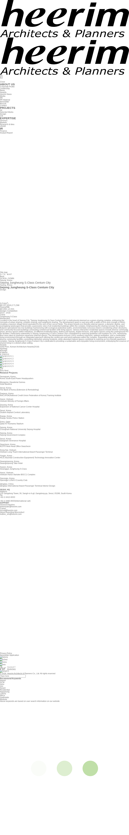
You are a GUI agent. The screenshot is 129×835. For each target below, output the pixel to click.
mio (1, 686)
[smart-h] (4, 671)
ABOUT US (7, 84)
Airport (3, 680)
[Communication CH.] (64, 270)
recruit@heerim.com (8, 510)
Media (2, 96)
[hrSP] (8, 668)
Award (3, 688)
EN (1, 76)
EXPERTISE (8, 118)
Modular (3, 699)
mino (2, 684)
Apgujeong (4, 692)
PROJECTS (7, 107)
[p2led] (3, 660)
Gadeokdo (4, 697)
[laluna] (4, 657)
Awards (3, 92)
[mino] (3, 662)
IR (1, 128)
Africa (2, 695)
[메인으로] (64, 36)
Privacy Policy (6, 653)
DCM (2, 682)
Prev (2, 371)
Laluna (3, 694)
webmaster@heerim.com (10, 507)
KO (1, 78)
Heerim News (6, 94)
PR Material (5, 100)
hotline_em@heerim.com (11, 514)
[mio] (3, 665)
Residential (5, 690)
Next (6, 371)
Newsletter (4, 102)
